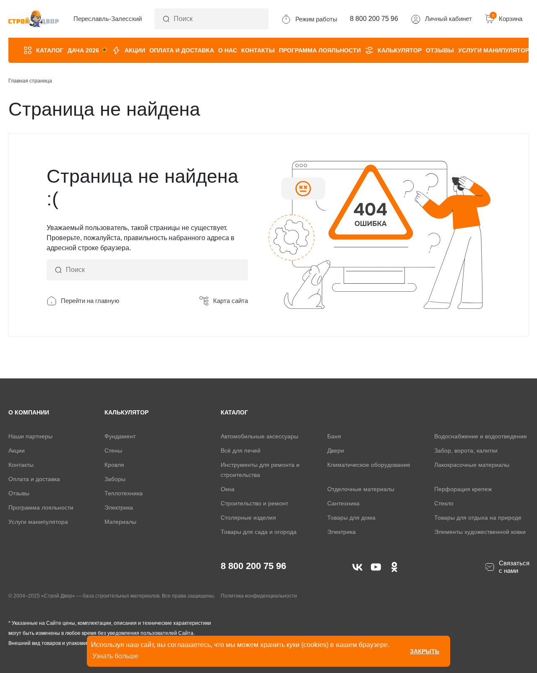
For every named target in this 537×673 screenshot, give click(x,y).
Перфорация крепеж (463, 489)
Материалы (120, 521)
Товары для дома (351, 517)
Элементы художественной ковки (480, 531)
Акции (135, 50)
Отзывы (440, 50)
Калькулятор (400, 50)
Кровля (114, 464)
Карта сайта (230, 300)
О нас (227, 50)
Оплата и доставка (181, 50)
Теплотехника (123, 493)
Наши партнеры (30, 436)
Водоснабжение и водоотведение (480, 436)
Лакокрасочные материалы (471, 464)
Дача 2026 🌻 (88, 50)
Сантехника (343, 503)
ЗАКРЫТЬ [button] (424, 651)
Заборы (114, 479)
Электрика (118, 507)
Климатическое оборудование (368, 464)
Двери (335, 450)
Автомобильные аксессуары (259, 436)
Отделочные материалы (360, 489)
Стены (113, 450)
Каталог (49, 50)
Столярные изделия (248, 517)
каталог (234, 412)
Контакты (258, 50)
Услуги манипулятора (495, 50)
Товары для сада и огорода (259, 531)
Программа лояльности (320, 50)
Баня (334, 436)
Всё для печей (241, 450)
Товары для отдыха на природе (477, 517)
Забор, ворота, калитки (466, 450)
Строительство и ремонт (254, 503)
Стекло (444, 503)
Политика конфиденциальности (259, 596)
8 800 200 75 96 (253, 566)
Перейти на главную (90, 300)
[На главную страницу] (33, 19)
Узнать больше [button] (115, 656)
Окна (228, 489)
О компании (28, 412)
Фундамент (120, 436)
